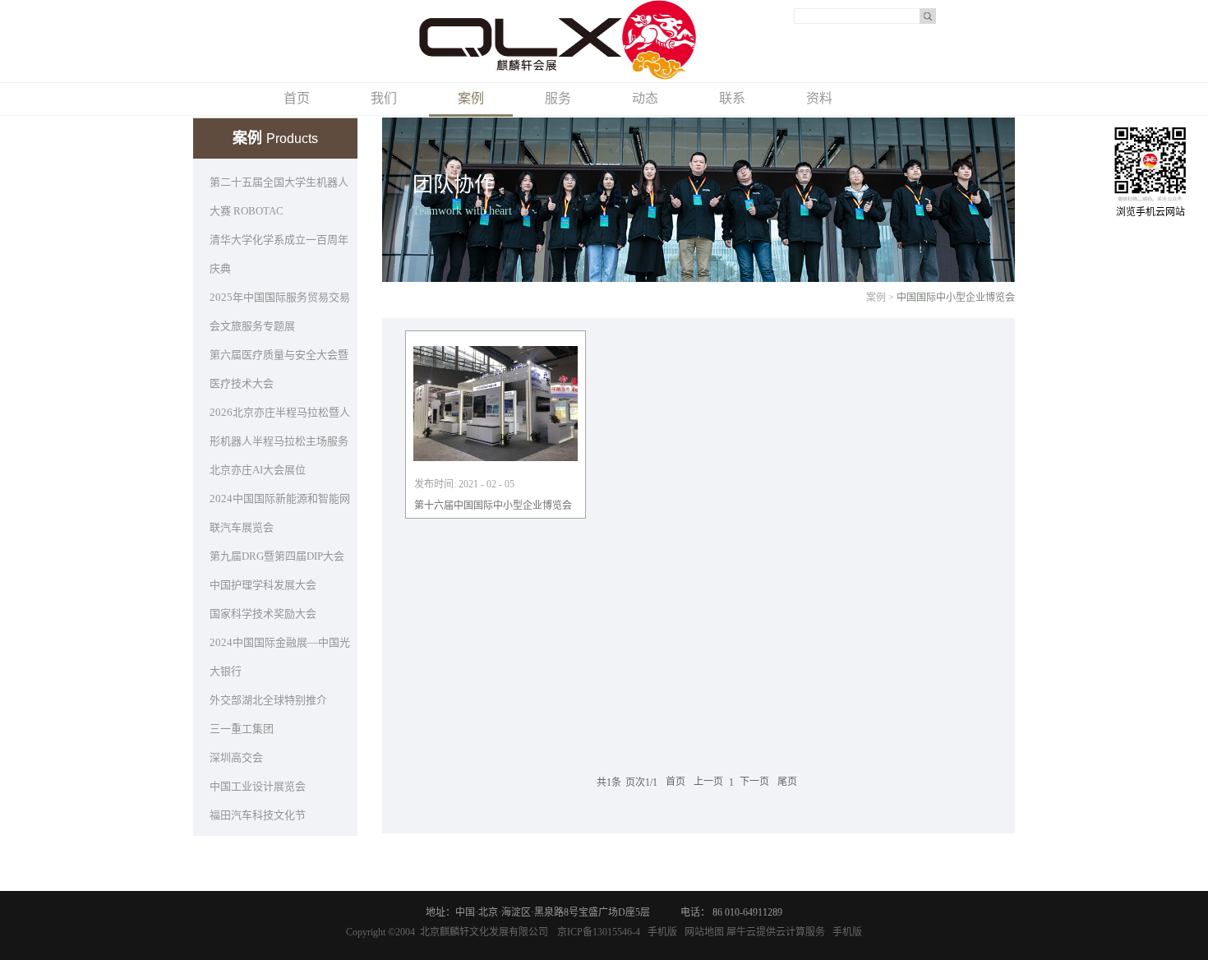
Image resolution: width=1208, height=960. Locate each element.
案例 (876, 297)
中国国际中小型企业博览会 (956, 297)
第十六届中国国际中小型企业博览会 (493, 505)
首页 (297, 98)
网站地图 (702, 932)
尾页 (787, 782)
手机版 (660, 932)
